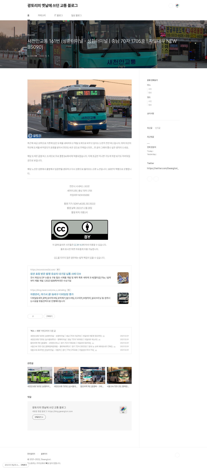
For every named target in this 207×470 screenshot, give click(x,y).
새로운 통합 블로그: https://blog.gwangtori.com (52, 411)
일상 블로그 (76, 15)
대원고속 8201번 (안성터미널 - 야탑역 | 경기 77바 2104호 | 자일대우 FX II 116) (62, 350)
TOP (177, 455)
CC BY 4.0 (78, 244)
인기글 (157, 128)
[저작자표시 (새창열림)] (56, 316)
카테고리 (42, 15)
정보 (150, 93)
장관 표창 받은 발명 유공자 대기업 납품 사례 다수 (55, 273)
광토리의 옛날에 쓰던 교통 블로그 (52, 5)
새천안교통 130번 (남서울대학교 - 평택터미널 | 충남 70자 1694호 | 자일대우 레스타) (63, 339)
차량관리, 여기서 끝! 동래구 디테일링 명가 (52, 294)
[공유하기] (36, 316)
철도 (149, 97)
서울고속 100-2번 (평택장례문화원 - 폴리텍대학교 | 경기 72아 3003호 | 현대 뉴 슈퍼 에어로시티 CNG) (71, 346)
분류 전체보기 (152, 80)
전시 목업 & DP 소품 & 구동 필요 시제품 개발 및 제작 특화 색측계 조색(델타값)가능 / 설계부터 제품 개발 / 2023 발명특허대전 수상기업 (70, 279)
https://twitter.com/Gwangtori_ (163, 168)
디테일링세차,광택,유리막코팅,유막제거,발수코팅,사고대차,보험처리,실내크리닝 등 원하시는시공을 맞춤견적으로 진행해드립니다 (70, 300)
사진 (38, 331)
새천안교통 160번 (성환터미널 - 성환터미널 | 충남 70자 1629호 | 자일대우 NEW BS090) (66, 336)
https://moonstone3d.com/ (42, 270)
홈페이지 (44, 454)
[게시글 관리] (39, 316)
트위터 (156, 178)
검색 (171, 6)
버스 (32, 331)
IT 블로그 (58, 15)
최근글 (149, 128)
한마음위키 (31, 454)
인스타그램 (149, 178)
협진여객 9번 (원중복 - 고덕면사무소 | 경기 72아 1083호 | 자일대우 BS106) (60, 343)
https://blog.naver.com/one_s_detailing (48, 290)
